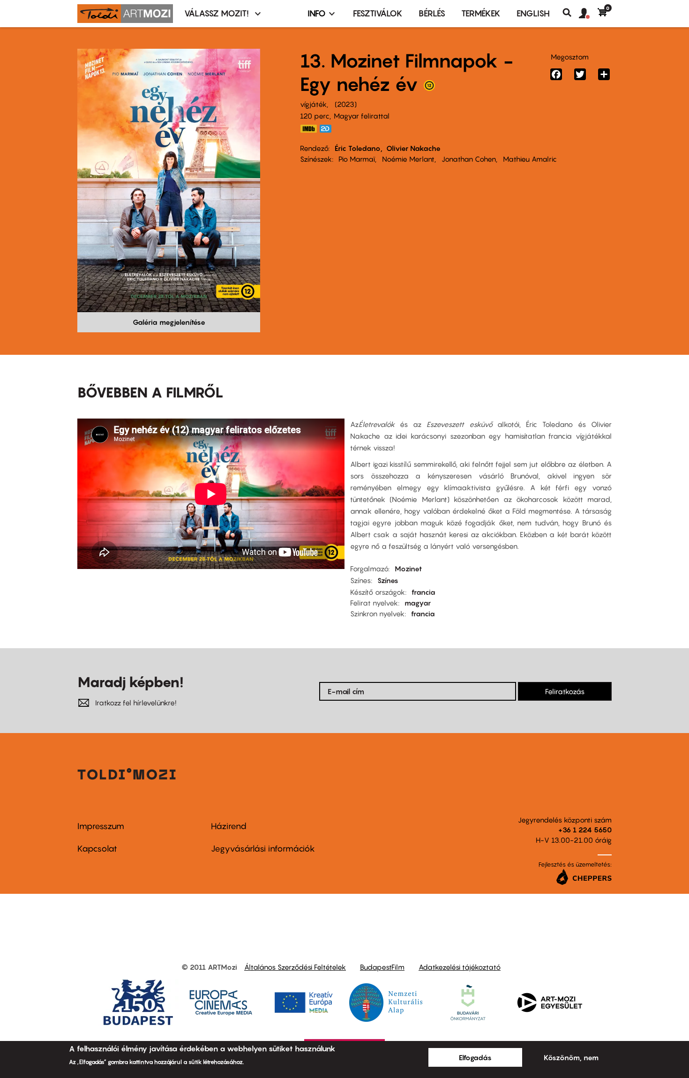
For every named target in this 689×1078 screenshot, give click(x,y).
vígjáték (313, 104)
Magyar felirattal (361, 116)
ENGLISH (533, 13)
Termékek (481, 13)
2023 (345, 104)
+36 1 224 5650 (585, 829)
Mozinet (408, 568)
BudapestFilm (382, 967)
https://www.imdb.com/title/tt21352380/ (308, 129)
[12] (429, 88)
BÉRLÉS (432, 13)
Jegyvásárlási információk (263, 848)
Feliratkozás (564, 691)
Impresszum (100, 826)
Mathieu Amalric (530, 159)
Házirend (229, 826)
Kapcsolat (97, 848)
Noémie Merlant (408, 159)
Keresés (570, 12)
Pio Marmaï (356, 159)
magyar (417, 603)
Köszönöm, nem (571, 1057)
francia (423, 592)
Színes (387, 580)
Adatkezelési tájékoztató (460, 967)
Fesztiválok (378, 13)
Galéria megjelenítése (169, 322)
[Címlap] (125, 13)
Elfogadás (475, 1057)
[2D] (328, 129)
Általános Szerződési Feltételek (295, 967)
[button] (588, 13)
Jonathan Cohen (469, 159)
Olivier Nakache (413, 148)
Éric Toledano (358, 148)
